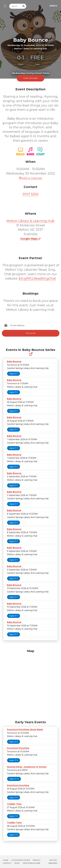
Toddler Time (14, 804)
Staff (17, 863)
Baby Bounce (14, 361)
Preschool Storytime (18, 748)
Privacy (36, 860)
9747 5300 (30, 194)
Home (5, 860)
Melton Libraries (52, 861)
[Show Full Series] (31, 354)
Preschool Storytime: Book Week (25, 729)
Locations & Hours (20, 860)
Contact (7, 863)
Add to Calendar (32, 178)
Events (53, 6)
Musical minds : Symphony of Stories (27, 767)
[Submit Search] (23, 6)
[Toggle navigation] (4, 6)
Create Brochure (31, 863)
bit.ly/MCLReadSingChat (37, 278)
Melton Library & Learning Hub (30, 221)
